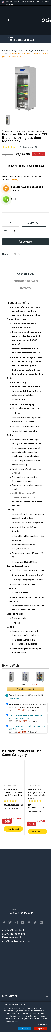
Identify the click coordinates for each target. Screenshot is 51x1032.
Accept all (25, 1028)
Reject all (41, 1028)
